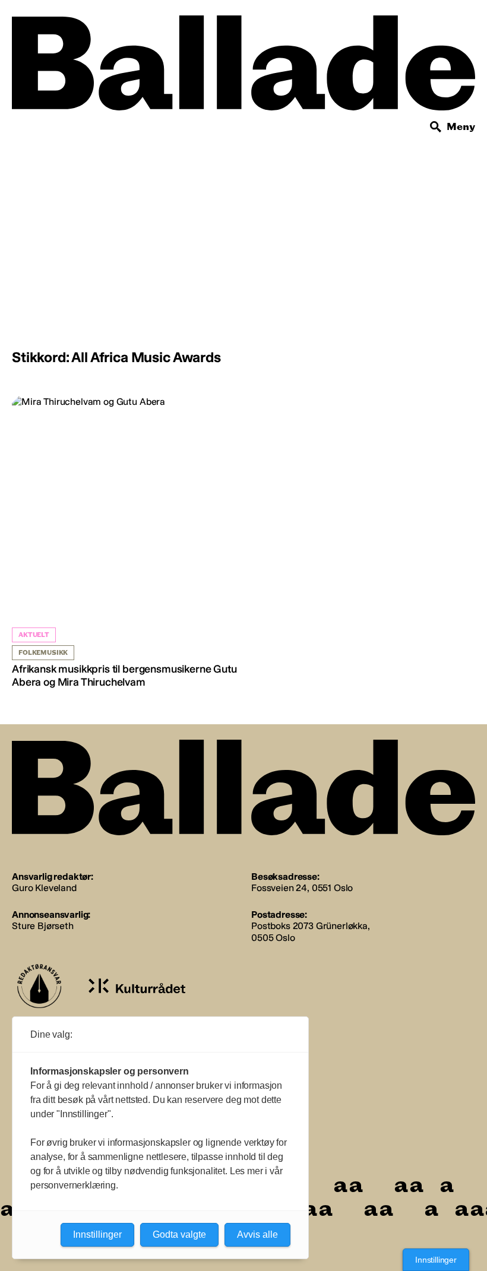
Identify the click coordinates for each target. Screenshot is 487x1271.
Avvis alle (257, 1234)
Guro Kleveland (44, 887)
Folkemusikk (43, 653)
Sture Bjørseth (43, 925)
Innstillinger (436, 1259)
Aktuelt (33, 635)
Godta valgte (179, 1234)
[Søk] (436, 127)
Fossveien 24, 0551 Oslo (302, 887)
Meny (461, 126)
